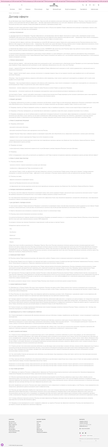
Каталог (15, 4)
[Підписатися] (95, 440)
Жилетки (38, 426)
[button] (98, 5)
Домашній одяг (40, 430)
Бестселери (39, 421)
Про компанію (12, 421)
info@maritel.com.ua (83, 426)
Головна (10, 13)
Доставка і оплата (12, 423)
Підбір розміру (12, 426)
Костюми (38, 424)
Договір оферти (12, 429)
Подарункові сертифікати (42, 432)
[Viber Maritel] (85, 434)
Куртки (38, 427)
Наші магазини (85, 428)
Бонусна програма (12, 432)
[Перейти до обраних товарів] (90, 5)
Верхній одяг (39, 429)
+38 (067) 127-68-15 (83, 421)
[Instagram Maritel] (80, 434)
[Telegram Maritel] (82, 434)
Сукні (38, 423)
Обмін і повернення (13, 424)
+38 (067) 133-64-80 (83, 423)
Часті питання (11, 427)
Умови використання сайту (14, 430)
